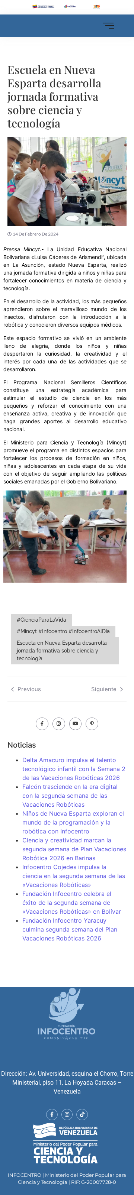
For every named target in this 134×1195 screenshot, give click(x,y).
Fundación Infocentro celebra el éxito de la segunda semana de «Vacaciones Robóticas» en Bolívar (71, 902)
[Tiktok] (82, 1114)
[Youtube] (75, 724)
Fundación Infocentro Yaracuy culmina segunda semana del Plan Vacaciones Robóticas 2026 (69, 929)
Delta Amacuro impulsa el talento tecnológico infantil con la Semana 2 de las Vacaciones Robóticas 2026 (73, 768)
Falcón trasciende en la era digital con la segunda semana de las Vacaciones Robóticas (70, 795)
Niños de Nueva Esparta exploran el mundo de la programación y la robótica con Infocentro (73, 822)
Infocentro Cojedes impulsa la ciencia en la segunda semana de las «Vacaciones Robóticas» (73, 875)
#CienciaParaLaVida (41, 620)
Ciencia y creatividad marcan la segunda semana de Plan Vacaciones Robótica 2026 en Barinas (74, 849)
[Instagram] (58, 724)
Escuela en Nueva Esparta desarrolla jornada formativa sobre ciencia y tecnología (62, 650)
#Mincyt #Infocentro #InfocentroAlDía (63, 631)
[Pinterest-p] (92, 724)
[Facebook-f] (42, 724)
